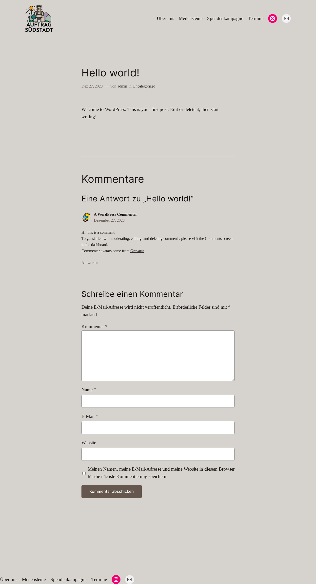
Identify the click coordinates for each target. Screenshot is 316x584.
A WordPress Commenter (115, 214)
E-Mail (89, 416)
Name (88, 389)
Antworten (89, 263)
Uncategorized (144, 86)
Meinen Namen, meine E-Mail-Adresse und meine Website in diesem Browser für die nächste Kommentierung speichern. (161, 472)
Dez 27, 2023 (92, 86)
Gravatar (137, 251)
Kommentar (94, 326)
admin (122, 86)
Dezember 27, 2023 (109, 220)
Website (88, 442)
